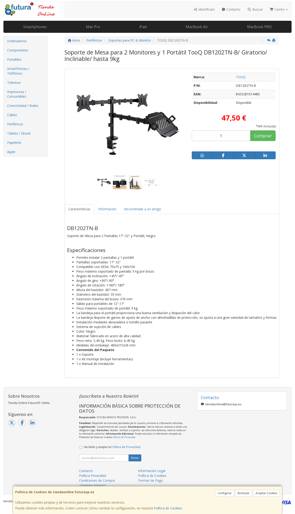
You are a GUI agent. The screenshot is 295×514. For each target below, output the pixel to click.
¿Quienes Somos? (92, 485)
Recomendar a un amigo (142, 209)
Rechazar (244, 493)
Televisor (14, 82)
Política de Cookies (168, 508)
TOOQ (240, 77)
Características (79, 209)
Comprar (263, 135)
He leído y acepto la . (112, 447)
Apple (11, 152)
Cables (12, 115)
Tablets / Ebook (19, 133)
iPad (143, 26)
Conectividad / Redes (22, 105)
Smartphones (35, 26)
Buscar (257, 9)
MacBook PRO (259, 26)
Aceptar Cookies (266, 493)
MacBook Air (197, 26)
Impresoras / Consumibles (16, 94)
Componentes (17, 50)
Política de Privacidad (124, 437)
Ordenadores (17, 41)
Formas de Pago (150, 480)
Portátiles (14, 59)
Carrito (280, 9)
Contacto (233, 9)
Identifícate (206, 9)
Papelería (14, 142)
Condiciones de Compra (97, 480)
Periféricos (15, 124)
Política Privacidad (92, 475)
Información (107, 209)
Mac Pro (93, 26)
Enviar (135, 458)
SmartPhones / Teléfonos (18, 70)
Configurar (225, 493)
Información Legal (151, 471)
